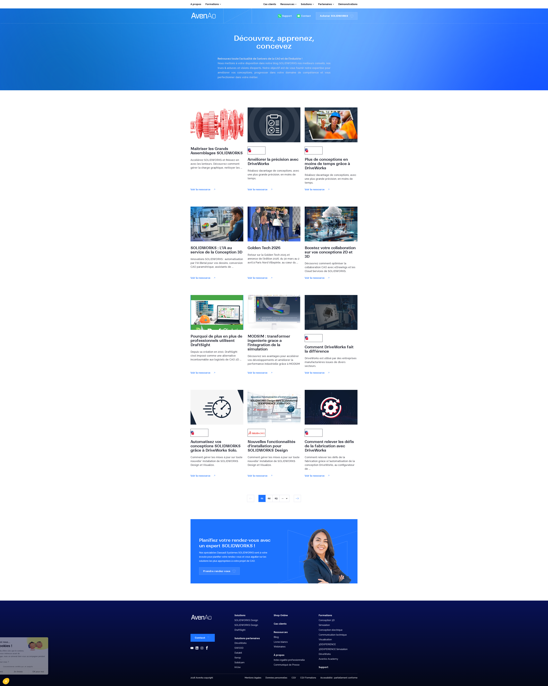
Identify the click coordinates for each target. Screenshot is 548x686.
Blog (276, 637)
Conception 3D (327, 620)
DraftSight (239, 630)
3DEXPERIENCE (327, 644)
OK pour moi (53, 671)
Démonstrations (347, 4)
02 (269, 498)
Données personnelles (276, 678)
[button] (6, 681)
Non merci (12, 671)
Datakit (238, 652)
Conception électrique (330, 630)
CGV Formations (308, 678)
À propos (279, 655)
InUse (237, 667)
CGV (294, 678)
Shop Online (281, 615)
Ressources (281, 632)
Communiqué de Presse (287, 664)
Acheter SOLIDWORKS (334, 15)
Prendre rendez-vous (216, 571)
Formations (325, 615)
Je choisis (32, 671)
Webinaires (280, 646)
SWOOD (238, 648)
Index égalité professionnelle (289, 660)
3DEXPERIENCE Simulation (333, 649)
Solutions (239, 615)
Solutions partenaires (247, 638)
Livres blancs (281, 642)
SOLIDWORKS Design (246, 620)
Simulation (324, 625)
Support (287, 15)
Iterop (237, 657)
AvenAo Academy (328, 659)
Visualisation (325, 639)
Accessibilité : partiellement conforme (338, 678)
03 (276, 498)
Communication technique (333, 634)
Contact (306, 15)
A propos (196, 4)
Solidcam (239, 662)
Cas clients (269, 4)
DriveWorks (240, 643)
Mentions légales (253, 678)
